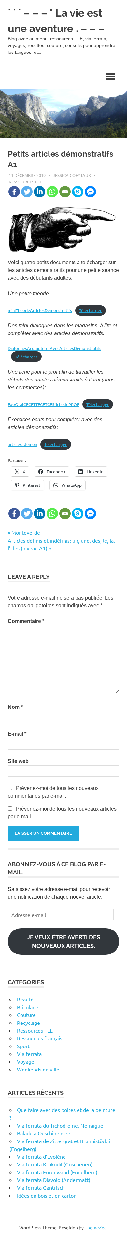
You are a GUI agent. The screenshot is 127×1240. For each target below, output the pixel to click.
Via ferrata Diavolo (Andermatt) (53, 1179)
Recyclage (28, 1022)
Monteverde (25, 532)
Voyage (25, 1061)
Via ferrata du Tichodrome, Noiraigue (60, 1125)
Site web (18, 761)
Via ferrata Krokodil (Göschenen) (54, 1164)
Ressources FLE (25, 181)
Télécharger (90, 310)
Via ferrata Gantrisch (41, 1187)
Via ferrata (29, 1053)
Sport (23, 1046)
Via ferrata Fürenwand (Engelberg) (57, 1172)
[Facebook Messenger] (90, 191)
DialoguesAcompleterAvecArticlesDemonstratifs (54, 348)
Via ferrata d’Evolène (41, 1156)
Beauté (25, 999)
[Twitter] (27, 191)
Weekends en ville (38, 1069)
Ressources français (39, 1038)
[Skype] (77, 191)
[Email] (65, 191)
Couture (26, 1015)
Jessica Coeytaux (72, 175)
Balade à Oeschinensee (43, 1133)
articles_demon (22, 444)
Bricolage (27, 1007)
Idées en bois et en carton (47, 1195)
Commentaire (26, 621)
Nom (15, 707)
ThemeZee (96, 1227)
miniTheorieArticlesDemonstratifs (40, 310)
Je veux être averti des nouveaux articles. (63, 941)
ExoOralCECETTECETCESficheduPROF (43, 404)
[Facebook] (14, 191)
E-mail (17, 734)
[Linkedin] (39, 191)
